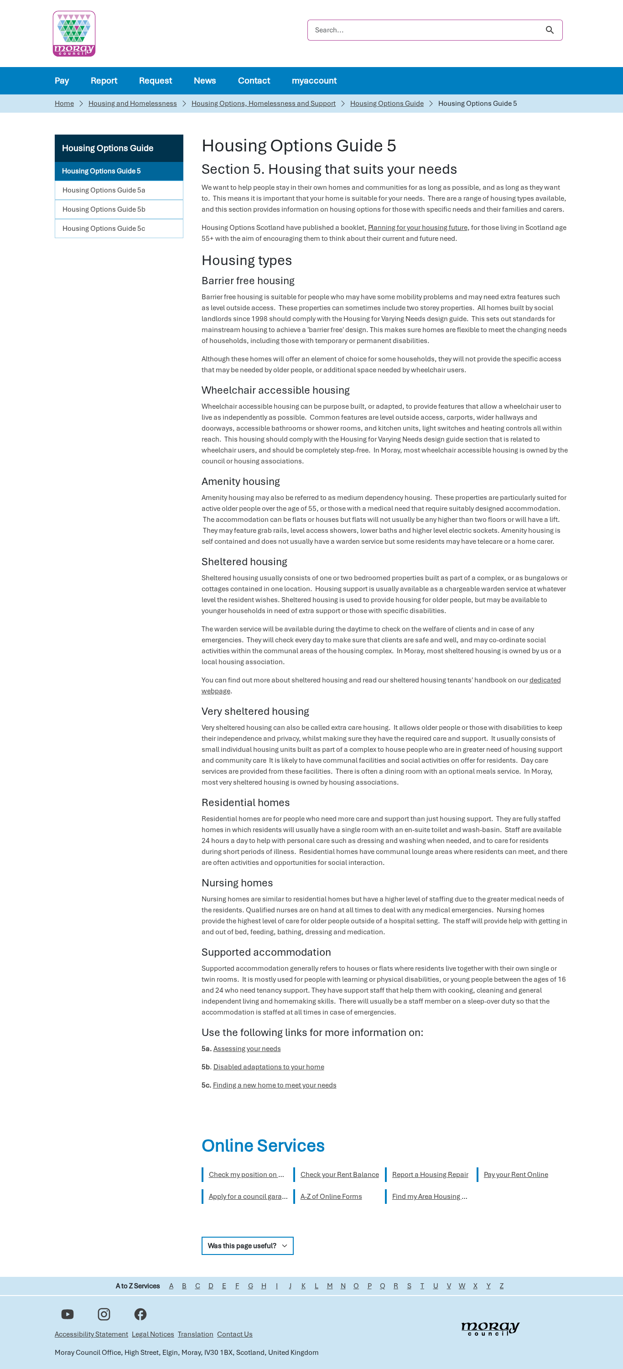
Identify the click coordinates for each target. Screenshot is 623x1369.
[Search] (550, 30)
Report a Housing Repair (430, 1174)
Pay (62, 80)
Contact (254, 80)
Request (155, 80)
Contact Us (235, 1334)
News (205, 80)
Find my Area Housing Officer (437, 1196)
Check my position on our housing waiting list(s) (284, 1174)
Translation (195, 1334)
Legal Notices (153, 1334)
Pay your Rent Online (516, 1174)
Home (64, 103)
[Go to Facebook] (140, 1314)
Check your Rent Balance (340, 1174)
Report (104, 80)
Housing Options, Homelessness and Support (264, 103)
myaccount (314, 80)
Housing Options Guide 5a (103, 190)
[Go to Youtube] (67, 1314)
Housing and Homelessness (132, 103)
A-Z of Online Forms (331, 1196)
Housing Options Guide (387, 103)
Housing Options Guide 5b (103, 209)
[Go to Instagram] (104, 1314)
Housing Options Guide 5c (103, 228)
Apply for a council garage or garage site (270, 1196)
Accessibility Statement (91, 1334)
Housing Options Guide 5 (101, 171)
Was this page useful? (242, 1245)
